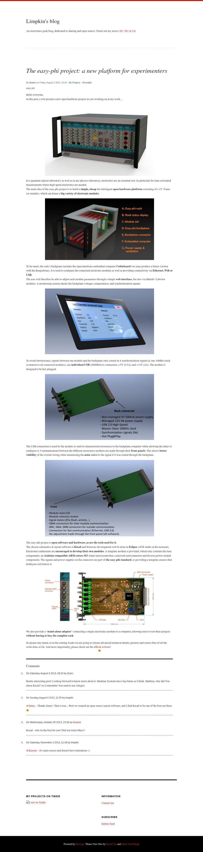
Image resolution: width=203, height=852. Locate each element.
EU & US (130, 31)
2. (22, 698)
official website (102, 647)
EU (121, 31)
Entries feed (108, 823)
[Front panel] (99, 498)
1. (22, 673)
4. (22, 742)
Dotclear (79, 843)
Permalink (87, 82)
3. (22, 722)
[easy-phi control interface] (99, 321)
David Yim (111, 843)
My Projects (74, 82)
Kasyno (77, 722)
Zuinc (32, 705)
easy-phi (30, 88)
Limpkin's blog (43, 21)
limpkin (32, 82)
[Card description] (99, 597)
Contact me (108, 803)
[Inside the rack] (99, 229)
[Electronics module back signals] (99, 407)
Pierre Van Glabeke (130, 843)
